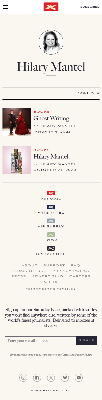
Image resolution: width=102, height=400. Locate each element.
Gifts (51, 282)
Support (54, 265)
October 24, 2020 (55, 170)
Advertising (47, 276)
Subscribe (90, 7)
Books (41, 112)
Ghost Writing (51, 118)
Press (18, 276)
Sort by (86, 93)
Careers (80, 276)
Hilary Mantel (57, 126)
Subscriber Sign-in (51, 289)
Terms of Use (29, 271)
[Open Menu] (5, 7)
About (30, 265)
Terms (66, 355)
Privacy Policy (71, 271)
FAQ (75, 265)
